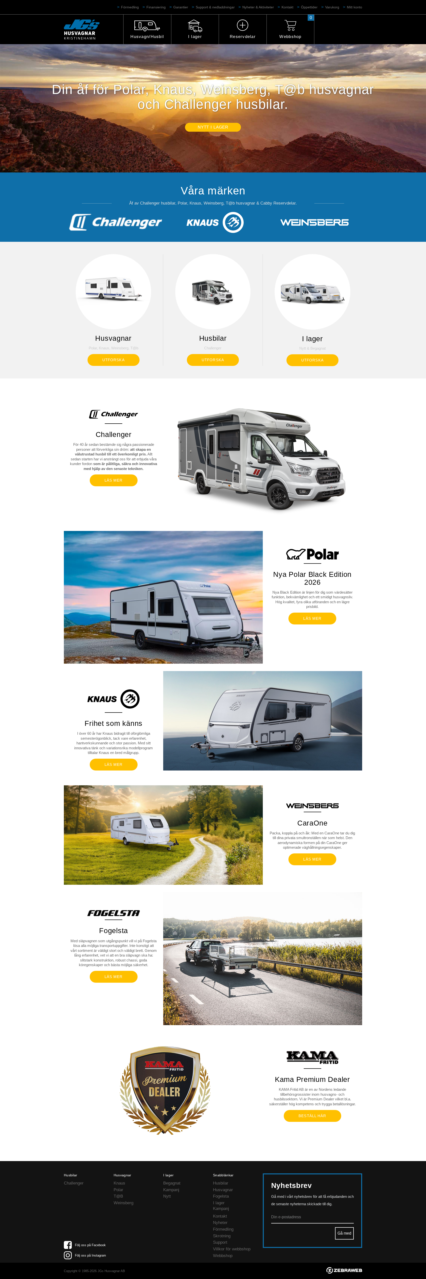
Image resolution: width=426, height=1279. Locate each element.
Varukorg (332, 7)
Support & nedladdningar (215, 7)
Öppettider (309, 7)
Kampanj (171, 1189)
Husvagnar (223, 1189)
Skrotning (222, 1236)
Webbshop (290, 36)
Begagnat (171, 1183)
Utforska (113, 360)
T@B (118, 1196)
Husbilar (220, 1183)
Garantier (180, 7)
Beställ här (312, 1116)
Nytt (167, 1196)
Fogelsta (221, 1196)
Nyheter (220, 1222)
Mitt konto (354, 7)
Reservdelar (243, 36)
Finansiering (156, 7)
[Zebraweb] (344, 1272)
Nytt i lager (213, 127)
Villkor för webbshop (231, 1249)
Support (220, 1242)
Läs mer (114, 480)
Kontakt (287, 7)
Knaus (119, 1183)
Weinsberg (123, 1203)
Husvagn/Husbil (147, 36)
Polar (118, 1189)
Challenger (74, 1183)
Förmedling (130, 7)
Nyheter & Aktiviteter (258, 7)
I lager (195, 36)
